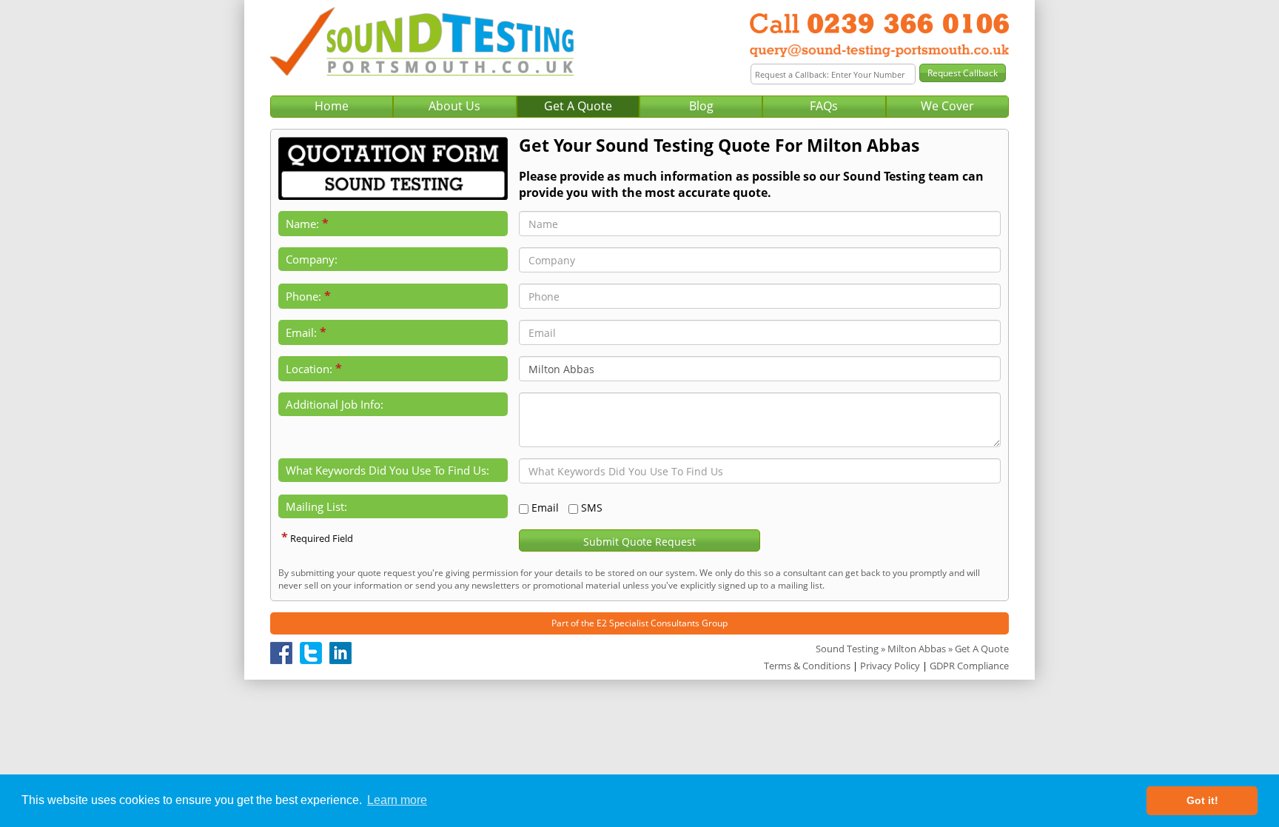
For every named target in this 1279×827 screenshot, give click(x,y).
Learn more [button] (397, 800)
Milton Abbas (916, 648)
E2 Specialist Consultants (648, 623)
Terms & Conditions (807, 665)
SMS (591, 507)
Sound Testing (847, 648)
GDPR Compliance (969, 665)
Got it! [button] (1202, 800)
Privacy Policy (890, 665)
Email (545, 507)
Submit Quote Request (639, 542)
